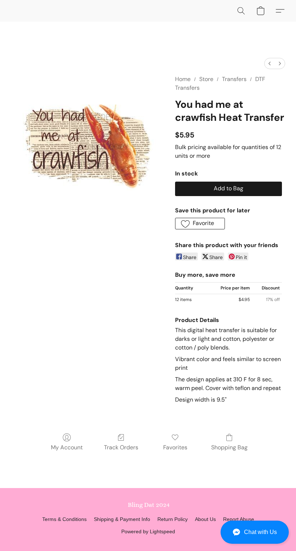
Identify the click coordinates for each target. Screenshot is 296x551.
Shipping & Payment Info (122, 519)
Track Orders (121, 447)
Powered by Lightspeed (148, 531)
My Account (67, 447)
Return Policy (172, 519)
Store (206, 79)
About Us (205, 519)
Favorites (175, 447)
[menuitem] (270, 63)
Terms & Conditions (64, 519)
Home (183, 79)
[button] (255, 532)
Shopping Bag (229, 447)
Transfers (234, 79)
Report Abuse (238, 519)
